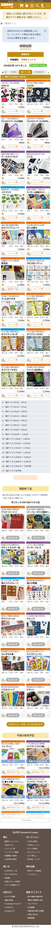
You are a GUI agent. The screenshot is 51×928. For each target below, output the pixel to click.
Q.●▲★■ (7, 782)
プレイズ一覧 (10, 849)
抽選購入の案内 (11, 856)
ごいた (30, 157)
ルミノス (31, 619)
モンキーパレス (34, 547)
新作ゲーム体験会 (34, 871)
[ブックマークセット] (26, 5)
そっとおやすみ (8, 299)
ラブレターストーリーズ (9, 512)
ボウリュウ (6, 619)
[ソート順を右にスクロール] (48, 72)
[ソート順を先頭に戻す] (3, 72)
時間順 (13, 72)
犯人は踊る (32, 228)
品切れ (10, 289)
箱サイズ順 (25, 72)
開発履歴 (31, 918)
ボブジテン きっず (9, 334)
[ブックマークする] (22, 111)
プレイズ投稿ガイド (12, 885)
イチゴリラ (6, 192)
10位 (30, 89)
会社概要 (31, 907)
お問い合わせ (33, 914)
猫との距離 (32, 583)
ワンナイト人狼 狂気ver (35, 370)
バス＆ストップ (8, 690)
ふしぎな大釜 (7, 654)
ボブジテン (32, 299)
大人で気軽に (33, 849)
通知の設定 (9, 900)
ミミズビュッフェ (34, 654)
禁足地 (4, 263)
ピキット (30, 690)
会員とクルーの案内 (12, 882)
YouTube (8, 907)
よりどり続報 (10, 897)
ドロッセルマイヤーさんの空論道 (12, 121)
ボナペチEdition (11, 874)
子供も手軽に (33, 841)
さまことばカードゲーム (34, 263)
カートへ (12, 111)
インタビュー (33, 874)
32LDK (30, 86)
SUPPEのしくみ (11, 871)
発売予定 (10, 772)
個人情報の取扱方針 (35, 897)
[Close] (45, 30)
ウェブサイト (33, 904)
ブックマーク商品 (11, 852)
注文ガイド (9, 845)
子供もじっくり (34, 845)
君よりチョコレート (10, 583)
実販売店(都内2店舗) (36, 911)
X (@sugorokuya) (12, 904)
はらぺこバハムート (10, 228)
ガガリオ (5, 86)
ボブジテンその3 (9, 370)
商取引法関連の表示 (35, 900)
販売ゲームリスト (11, 841)
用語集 (7, 878)
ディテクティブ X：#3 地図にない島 (38, 746)
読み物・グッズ (34, 859)
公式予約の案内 (11, 859)
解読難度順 (39, 72)
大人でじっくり (34, 852)
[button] (38, 65)
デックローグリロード (36, 782)
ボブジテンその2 (35, 334)
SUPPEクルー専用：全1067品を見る (25, 724)
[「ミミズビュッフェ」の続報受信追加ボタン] (28, 680)
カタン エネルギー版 (10, 547)
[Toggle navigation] (47, 5)
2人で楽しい (32, 856)
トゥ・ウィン (7, 746)
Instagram (9, 911)
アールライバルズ (9, 157)
